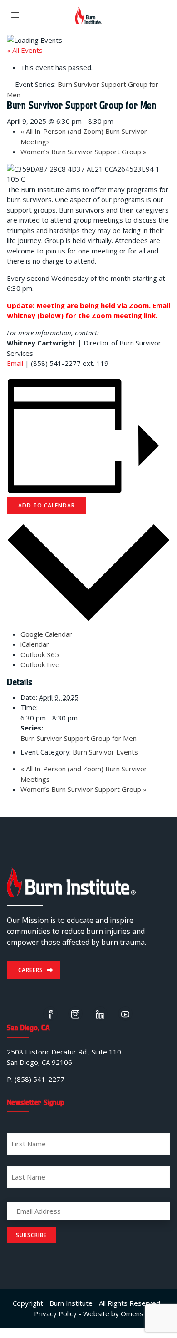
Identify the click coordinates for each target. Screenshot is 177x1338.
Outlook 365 (39, 654)
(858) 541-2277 (39, 1079)
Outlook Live (39, 664)
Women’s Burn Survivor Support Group (83, 151)
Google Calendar (46, 634)
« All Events (25, 50)
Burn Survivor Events (105, 751)
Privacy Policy (55, 1313)
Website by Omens (113, 1313)
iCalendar (34, 644)
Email (15, 363)
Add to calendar (46, 505)
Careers (30, 970)
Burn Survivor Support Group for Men (78, 738)
